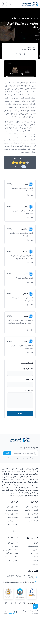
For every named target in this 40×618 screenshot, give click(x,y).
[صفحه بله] (6, 603)
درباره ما (35, 543)
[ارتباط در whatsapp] (15, 603)
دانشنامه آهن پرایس (10, 550)
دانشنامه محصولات (11, 557)
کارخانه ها (34, 560)
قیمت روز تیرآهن (31, 510)
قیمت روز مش (13, 521)
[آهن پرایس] (20, 440)
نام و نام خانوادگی (27, 369)
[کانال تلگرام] (11, 603)
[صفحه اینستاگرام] (24, 603)
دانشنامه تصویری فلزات (20, 18)
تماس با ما (34, 550)
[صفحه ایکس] (20, 603)
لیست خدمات (33, 546)
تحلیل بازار (14, 546)
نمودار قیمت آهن (11, 553)
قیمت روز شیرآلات (11, 514)
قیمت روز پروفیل (31, 517)
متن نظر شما (29, 390)
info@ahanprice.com (11, 582)
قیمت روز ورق (33, 514)
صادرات (35, 564)
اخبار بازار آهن (13, 543)
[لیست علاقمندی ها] (10, 4)
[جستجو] (4, 4)
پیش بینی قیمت (12, 560)
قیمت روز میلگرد (32, 506)
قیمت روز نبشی (12, 506)
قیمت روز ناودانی (12, 510)
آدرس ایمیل (29, 380)
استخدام (35, 557)
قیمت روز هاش (12, 517)
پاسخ (29, 195)
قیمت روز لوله (33, 521)
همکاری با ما (33, 553)
